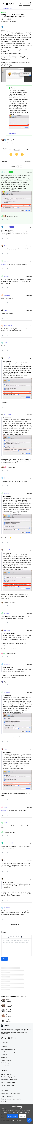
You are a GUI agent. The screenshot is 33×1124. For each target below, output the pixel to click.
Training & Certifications (8, 1049)
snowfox (6, 27)
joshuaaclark (7, 295)
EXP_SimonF (7, 414)
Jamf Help (4, 1046)
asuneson (6, 879)
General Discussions (8, 8)
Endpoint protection (6, 1096)
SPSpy (6, 822)
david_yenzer (8, 325)
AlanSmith (7, 630)
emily (7, 1020)
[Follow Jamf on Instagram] (12, 1038)
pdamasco (7, 907)
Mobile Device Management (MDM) (11, 1079)
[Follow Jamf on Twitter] (2, 1038)
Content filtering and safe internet (11, 1102)
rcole (5, 749)
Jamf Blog (4, 1054)
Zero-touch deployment (8, 1077)
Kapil (5, 245)
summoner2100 (8, 843)
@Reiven (3, 264)
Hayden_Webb (8, 358)
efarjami (6, 493)
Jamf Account (5, 1065)
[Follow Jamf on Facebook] (16, 1038)
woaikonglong (10, 1005)
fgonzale (6, 261)
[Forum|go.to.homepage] (9, 4)
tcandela (6, 276)
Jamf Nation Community (8, 1052)
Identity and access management (10, 1093)
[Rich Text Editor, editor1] (16, 947)
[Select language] (20, 4)
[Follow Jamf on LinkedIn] (5, 1038)
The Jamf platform (6, 1074)
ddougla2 (6, 613)
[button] (3, 4)
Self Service (4, 1090)
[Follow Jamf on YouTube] (9, 1038)
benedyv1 (7, 692)
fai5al (5, 807)
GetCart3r (7, 664)
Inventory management (8, 1085)
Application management (8, 1082)
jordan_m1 (7, 550)
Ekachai (6, 342)
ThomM (8, 1010)
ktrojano (8, 1015)
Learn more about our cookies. (20, 1112)
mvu (5, 860)
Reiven (6, 172)
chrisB (5, 310)
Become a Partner (6, 1060)
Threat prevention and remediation (11, 1099)
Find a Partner (5, 1063)
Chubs (8, 999)
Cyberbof (6, 478)
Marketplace (4, 1057)
